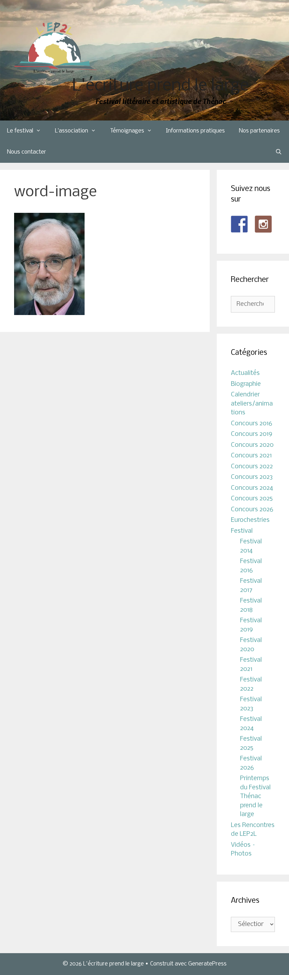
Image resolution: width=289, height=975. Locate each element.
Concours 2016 (251, 423)
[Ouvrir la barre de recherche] (278, 152)
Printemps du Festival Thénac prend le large (255, 796)
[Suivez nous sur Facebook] (239, 224)
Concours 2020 (252, 445)
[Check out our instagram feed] (263, 224)
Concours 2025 (252, 498)
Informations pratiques (195, 131)
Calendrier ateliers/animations (252, 403)
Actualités (245, 373)
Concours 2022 (252, 466)
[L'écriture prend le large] (55, 47)
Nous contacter (26, 152)
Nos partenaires (259, 131)
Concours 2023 (252, 477)
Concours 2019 (251, 434)
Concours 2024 (252, 488)
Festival (242, 531)
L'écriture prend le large (160, 86)
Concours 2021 (251, 455)
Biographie (246, 384)
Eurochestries (250, 520)
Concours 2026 (252, 509)
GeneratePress (207, 964)
